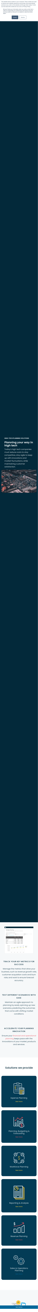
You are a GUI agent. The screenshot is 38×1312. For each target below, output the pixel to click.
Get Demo (19, 1307)
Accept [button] (15, 17)
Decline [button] (23, 17)
